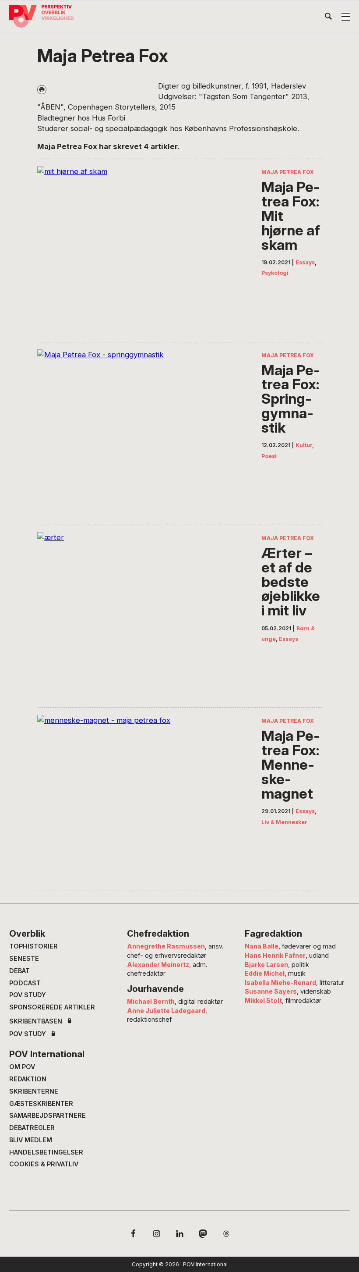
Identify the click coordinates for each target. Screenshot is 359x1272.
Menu (345, 16)
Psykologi (275, 273)
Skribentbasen (35, 1021)
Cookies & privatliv (43, 1164)
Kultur (304, 445)
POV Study (27, 994)
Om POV (22, 1066)
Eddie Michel (265, 973)
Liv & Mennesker (284, 822)
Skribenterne (33, 1091)
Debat (19, 970)
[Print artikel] (41, 89)
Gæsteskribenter (41, 1103)
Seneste (24, 958)
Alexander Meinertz (158, 964)
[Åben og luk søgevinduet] (328, 18)
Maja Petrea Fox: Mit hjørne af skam (290, 216)
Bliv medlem (30, 1140)
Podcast (25, 983)
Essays (305, 262)
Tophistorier (33, 946)
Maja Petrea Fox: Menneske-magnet (290, 764)
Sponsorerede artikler (52, 1007)
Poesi (269, 456)
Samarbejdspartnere (47, 1115)
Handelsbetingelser (46, 1152)
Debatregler (32, 1127)
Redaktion (27, 1079)
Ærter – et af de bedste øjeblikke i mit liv (290, 582)
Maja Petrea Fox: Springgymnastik (290, 399)
